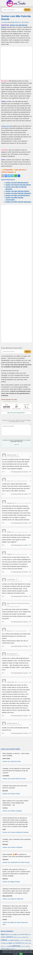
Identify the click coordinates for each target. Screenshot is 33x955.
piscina (21, 946)
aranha (19, 934)
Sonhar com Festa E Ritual (11, 793)
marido (26, 943)
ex (20, 940)
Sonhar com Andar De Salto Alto (12, 899)
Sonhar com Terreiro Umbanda (12, 847)
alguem (7, 934)
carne (15, 937)
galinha (7, 943)
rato (27, 946)
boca (29, 934)
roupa (3, 949)
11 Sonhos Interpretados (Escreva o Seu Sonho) (15, 22)
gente (13, 943)
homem (18, 943)
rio (29, 946)
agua (3, 934)
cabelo (3, 937)
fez (24, 940)
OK (21, 953)
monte (29, 943)
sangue (7, 949)
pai (7, 946)
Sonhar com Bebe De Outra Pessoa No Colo (15, 923)
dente (12, 940)
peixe (10, 946)
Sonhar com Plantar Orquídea (12, 811)
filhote (29, 940)
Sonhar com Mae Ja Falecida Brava (18, 195)
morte (2, 946)
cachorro (9, 937)
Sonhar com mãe (6, 126)
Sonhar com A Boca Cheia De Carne (14, 778)
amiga (11, 934)
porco (24, 946)
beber (22, 934)
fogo (4, 943)
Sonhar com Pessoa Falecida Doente (18, 185)
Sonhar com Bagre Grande (11, 881)
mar (23, 943)
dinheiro (16, 940)
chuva (27, 937)
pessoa (16, 946)
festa (22, 940)
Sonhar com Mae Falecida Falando (17, 191)
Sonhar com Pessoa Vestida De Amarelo (15, 832)
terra (14, 948)
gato (10, 943)
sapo (11, 948)
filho (26, 940)
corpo (9, 940)
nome (5, 946)
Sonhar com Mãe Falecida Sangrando (18, 202)
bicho (26, 934)
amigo (15, 934)
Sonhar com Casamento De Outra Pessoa (15, 862)
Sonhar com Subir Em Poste (11, 761)
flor (1, 943)
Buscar (27, 9)
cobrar (4, 940)
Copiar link (16, 444)
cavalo (23, 937)
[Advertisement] (16, 63)
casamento (19, 937)
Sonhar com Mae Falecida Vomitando (18, 193)
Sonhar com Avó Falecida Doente (17, 182)
